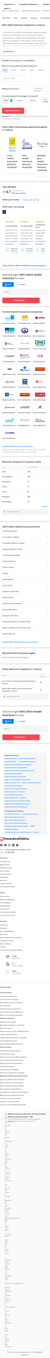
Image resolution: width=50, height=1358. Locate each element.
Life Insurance (5, 871)
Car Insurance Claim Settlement (11, 1012)
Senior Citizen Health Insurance (16, 789)
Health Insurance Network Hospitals (17, 804)
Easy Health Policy (9, 609)
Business (3, 880)
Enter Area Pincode (38, 90)
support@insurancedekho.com (18, 850)
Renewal (34, 18)
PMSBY (32, 826)
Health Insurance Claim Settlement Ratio (19, 771)
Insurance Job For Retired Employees (13, 1105)
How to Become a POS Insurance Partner (14, 1092)
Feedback (3, 928)
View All (45, 506)
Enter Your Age (9, 78)
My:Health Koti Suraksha (12, 603)
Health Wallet (7, 579)
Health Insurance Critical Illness (16, 767)
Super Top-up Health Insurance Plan (17, 780)
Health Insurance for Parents (15, 792)
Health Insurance (11, 758)
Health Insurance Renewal (31, 783)
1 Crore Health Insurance (27, 761)
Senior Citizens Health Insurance (11, 1044)
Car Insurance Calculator (9, 999)
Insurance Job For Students (9, 1102)
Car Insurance (5, 862)
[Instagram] (9, 845)
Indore (4, 487)
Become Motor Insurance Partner (11, 1083)
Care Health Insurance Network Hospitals (12, 161)
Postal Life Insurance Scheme (10, 1051)
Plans (16, 18)
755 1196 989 (9, 852)
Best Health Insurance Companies (12, 1025)
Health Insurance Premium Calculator (18, 764)
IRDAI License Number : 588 (20, 1116)
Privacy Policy (5, 896)
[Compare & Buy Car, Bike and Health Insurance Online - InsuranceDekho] (14, 839)
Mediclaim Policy (10, 761)
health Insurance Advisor (13, 774)
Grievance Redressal (7, 900)
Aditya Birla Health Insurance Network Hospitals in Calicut (17, 689)
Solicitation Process (7, 941)
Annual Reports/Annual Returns (11, 938)
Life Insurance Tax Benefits (9, 1070)
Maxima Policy (8, 597)
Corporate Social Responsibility (11, 950)
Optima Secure (8, 634)
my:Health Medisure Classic (13, 543)
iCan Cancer (7, 585)
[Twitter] (17, 845)
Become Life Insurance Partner (10, 1089)
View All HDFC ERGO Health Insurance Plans (19, 642)
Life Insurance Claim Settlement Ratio (13, 1057)
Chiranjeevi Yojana (11, 829)
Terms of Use (4, 909)
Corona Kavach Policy (11, 555)
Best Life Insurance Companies (11, 1063)
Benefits (24, 18)
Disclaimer (4, 934)
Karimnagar (6, 502)
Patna (4, 492)
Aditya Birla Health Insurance (15, 820)
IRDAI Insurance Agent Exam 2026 (12, 1095)
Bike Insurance (5, 865)
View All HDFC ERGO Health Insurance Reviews (23, 265)
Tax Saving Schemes (7, 887)
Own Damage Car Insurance (10, 1009)
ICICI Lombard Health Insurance (16, 823)
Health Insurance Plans (27, 758)
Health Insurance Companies (15, 777)
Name (6, 292)
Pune (4, 472)
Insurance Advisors (28, 4)
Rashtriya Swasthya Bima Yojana (16, 826)
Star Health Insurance (12, 814)
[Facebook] (1, 845)
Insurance (8, 4)
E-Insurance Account (7, 915)
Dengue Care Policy (10, 615)
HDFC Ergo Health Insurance (14, 817)
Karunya (36, 832)
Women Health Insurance (14, 795)
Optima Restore (8, 561)
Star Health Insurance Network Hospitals (27, 161)
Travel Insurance (6, 884)
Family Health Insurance (13, 786)
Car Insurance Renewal (8, 996)
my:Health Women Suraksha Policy (16, 622)
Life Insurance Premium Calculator (12, 1073)
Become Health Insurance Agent (15, 657)
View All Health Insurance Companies (17, 446)
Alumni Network (5, 944)
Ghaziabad (6, 482)
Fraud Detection (5, 903)
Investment (4, 877)
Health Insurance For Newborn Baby (17, 801)
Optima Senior (8, 567)
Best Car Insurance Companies (11, 1015)
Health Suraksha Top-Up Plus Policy (16, 628)
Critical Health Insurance (9, 1035)
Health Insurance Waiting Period (16, 807)
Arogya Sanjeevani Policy (12, 549)
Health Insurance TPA (12, 783)
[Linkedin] (13, 845)
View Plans (19, 300)
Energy (5, 573)
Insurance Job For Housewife (10, 1098)
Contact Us (4, 925)
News (6, 8)
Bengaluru (6, 497)
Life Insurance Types (7, 1054)
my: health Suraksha (10, 537)
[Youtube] (5, 845)
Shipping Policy (5, 906)
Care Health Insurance (30, 814)
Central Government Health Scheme (18, 832)
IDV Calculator (5, 1006)
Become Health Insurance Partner (12, 1086)
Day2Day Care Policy (10, 591)
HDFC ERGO (6, 18)
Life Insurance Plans (7, 1066)
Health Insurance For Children (15, 798)
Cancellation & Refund (8, 912)
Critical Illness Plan (9, 531)
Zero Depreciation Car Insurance (11, 1003)
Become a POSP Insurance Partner (12, 1080)
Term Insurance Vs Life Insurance (11, 1060)
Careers (3, 947)
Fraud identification (7, 931)
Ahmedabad (7, 477)
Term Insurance (5, 874)
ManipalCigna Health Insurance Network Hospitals (42, 163)
